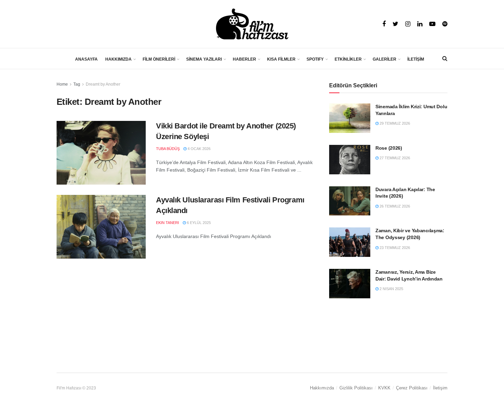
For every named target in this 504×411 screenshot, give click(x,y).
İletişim (440, 387)
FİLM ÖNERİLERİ (159, 59)
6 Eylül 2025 (198, 223)
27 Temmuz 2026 (394, 158)
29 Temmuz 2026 (394, 123)
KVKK (384, 387)
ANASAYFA (86, 59)
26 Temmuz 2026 (394, 206)
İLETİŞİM (415, 59)
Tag (76, 84)
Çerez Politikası (412, 387)
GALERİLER (384, 59)
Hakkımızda (322, 387)
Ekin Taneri (167, 223)
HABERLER (244, 59)
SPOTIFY (315, 59)
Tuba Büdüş (168, 149)
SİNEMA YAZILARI (204, 59)
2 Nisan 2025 (391, 289)
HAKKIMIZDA (118, 59)
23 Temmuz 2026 (394, 248)
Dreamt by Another (103, 84)
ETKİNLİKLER (348, 59)
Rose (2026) (388, 148)
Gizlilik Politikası (356, 387)
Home (62, 84)
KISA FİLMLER (281, 59)
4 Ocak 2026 (199, 149)
